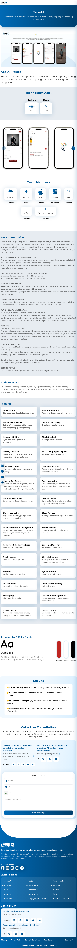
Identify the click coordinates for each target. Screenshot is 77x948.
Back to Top (70, 940)
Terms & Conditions (32, 940)
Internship (33, 890)
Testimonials (58, 881)
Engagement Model (37, 899)
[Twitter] (22, 868)
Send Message (38, 813)
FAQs (30, 881)
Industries (57, 890)
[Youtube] (17, 868)
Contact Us (9, 894)
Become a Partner (61, 899)
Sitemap (4, 940)
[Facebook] (3, 868)
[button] (6, 793)
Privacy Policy (16, 940)
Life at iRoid (33, 885)
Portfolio (8, 899)
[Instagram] (7, 868)
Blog (55, 894)
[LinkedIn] (12, 868)
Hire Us (7, 885)
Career (7, 890)
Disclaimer (48, 940)
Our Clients (33, 894)
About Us (8, 881)
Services (56, 885)
